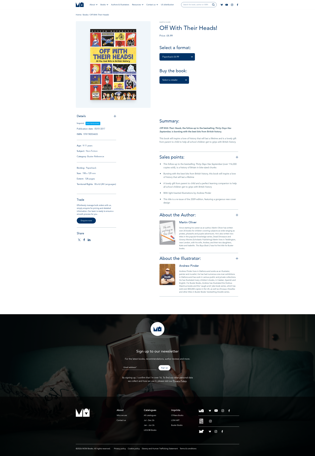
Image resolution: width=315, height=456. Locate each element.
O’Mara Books (177, 415)
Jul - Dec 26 (149, 420)
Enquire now (86, 220)
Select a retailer (170, 79)
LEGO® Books (150, 430)
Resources (136, 4)
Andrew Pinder (189, 266)
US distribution (167, 4)
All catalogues (150, 415)
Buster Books (176, 425)
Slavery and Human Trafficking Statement (160, 448)
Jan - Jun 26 (149, 425)
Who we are (122, 415)
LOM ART (175, 420)
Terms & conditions (188, 448)
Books (103, 4)
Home (78, 14)
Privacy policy (120, 448)
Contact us (151, 4)
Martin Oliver (188, 222)
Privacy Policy (180, 381)
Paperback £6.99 (170, 56)
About (92, 4)
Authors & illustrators (120, 4)
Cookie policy (134, 448)
